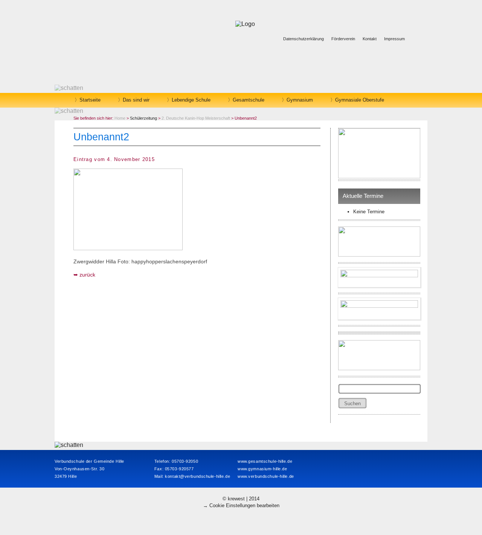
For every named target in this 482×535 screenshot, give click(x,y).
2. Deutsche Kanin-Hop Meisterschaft (196, 118)
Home (119, 118)
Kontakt (370, 38)
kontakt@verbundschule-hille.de (197, 476)
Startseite (90, 100)
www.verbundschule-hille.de (266, 476)
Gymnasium (300, 100)
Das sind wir (136, 100)
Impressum (394, 38)
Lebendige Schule (191, 100)
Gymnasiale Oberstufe (359, 100)
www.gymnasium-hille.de (262, 469)
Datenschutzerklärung (303, 38)
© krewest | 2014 (241, 499)
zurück (87, 275)
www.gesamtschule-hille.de (265, 461)
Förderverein (343, 38)
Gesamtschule (248, 100)
